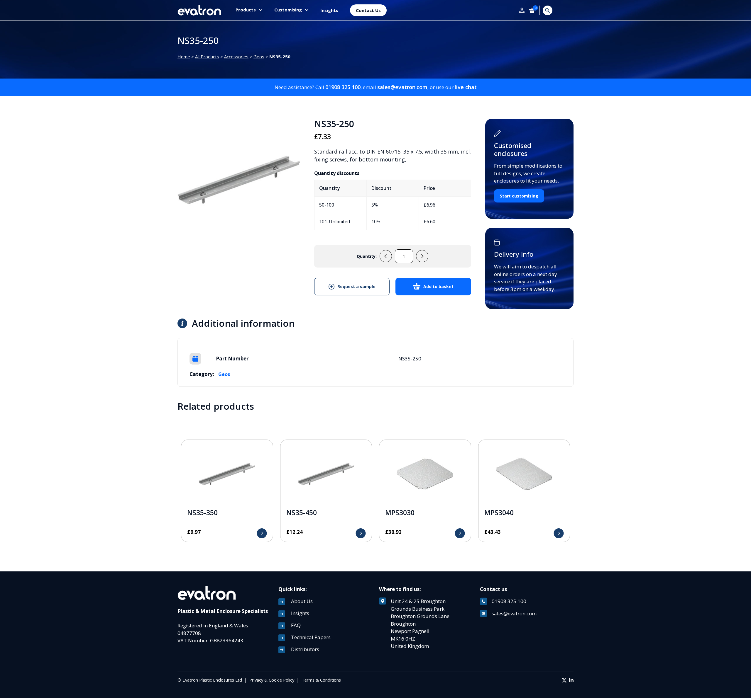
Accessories (236, 56)
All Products (207, 56)
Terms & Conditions (321, 680)
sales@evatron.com (402, 87)
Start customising (519, 196)
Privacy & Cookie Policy (271, 680)
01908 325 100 (343, 87)
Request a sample (356, 286)
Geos (258, 56)
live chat (466, 87)
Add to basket (438, 286)
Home (183, 56)
